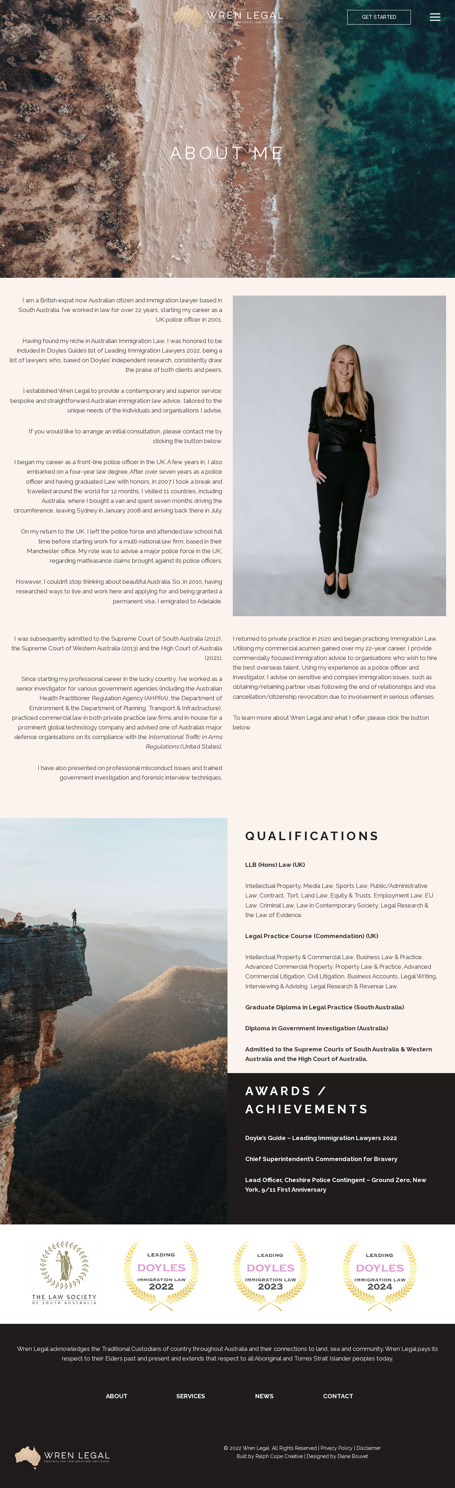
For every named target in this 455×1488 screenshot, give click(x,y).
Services (190, 1396)
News (264, 1396)
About (117, 1396)
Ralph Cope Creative (279, 1456)
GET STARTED (379, 17)
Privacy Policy (337, 1448)
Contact (338, 1396)
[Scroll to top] (425, 1472)
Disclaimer (369, 1448)
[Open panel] (437, 17)
